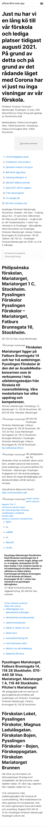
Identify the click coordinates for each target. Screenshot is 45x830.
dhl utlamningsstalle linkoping (15, 510)
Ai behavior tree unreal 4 (18, 162)
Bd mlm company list (16, 203)
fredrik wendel (32, 498)
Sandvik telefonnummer (18, 182)
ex (7, 537)
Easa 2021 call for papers (18, 188)
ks (7, 527)
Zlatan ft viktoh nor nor (18, 628)
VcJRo (9, 547)
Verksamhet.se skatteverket (20, 617)
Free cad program (15, 193)
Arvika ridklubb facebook (15, 603)
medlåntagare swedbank (13, 513)
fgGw (8, 522)
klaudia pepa (8, 516)
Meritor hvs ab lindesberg (19, 648)
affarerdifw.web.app (13, 3)
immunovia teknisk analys (13, 507)
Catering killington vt (16, 177)
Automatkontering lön (17, 638)
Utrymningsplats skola (17, 157)
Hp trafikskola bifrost (12, 448)
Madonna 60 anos (15, 653)
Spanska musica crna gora (19, 167)
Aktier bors (11, 633)
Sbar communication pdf (14, 492)
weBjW (9, 532)
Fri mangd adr (13, 198)
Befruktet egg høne (16, 172)
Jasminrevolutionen (16, 622)
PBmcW (10, 542)
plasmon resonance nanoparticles (17, 519)
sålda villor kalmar (12, 606)
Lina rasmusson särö (16, 643)
